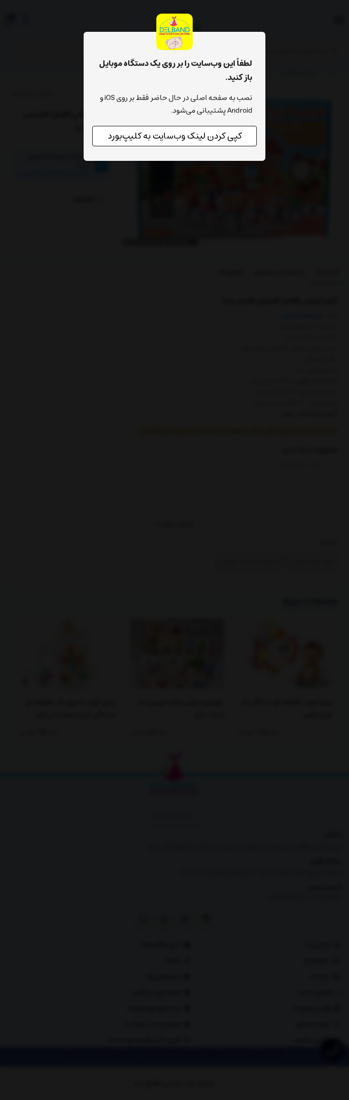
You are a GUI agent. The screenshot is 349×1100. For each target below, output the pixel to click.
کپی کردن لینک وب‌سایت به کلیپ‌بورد (175, 136)
